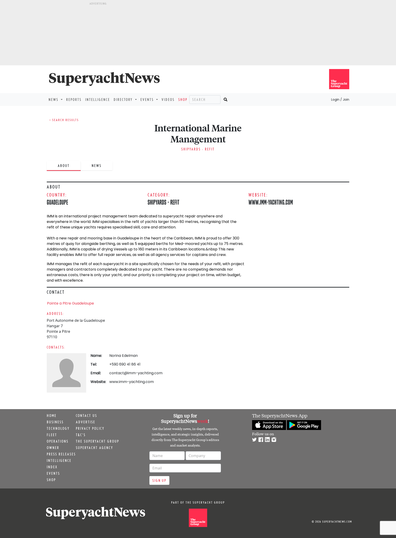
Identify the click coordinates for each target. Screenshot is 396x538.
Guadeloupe (57, 202)
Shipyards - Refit (198, 149)
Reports (74, 99)
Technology (58, 428)
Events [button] (147, 99)
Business (55, 422)
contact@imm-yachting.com (135, 373)
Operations (58, 441)
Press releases (61, 454)
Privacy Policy (90, 428)
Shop (182, 99)
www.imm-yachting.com (270, 202)
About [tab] (64, 166)
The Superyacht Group (97, 441)
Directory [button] (124, 99)
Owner (53, 448)
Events (53, 473)
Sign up (159, 480)
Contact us (86, 415)
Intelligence (97, 99)
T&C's (81, 435)
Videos (168, 99)
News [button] (54, 99)
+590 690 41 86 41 (124, 364)
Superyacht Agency (94, 448)
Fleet (52, 435)
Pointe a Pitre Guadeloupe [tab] (70, 303)
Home (52, 415)
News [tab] (97, 166)
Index (52, 467)
